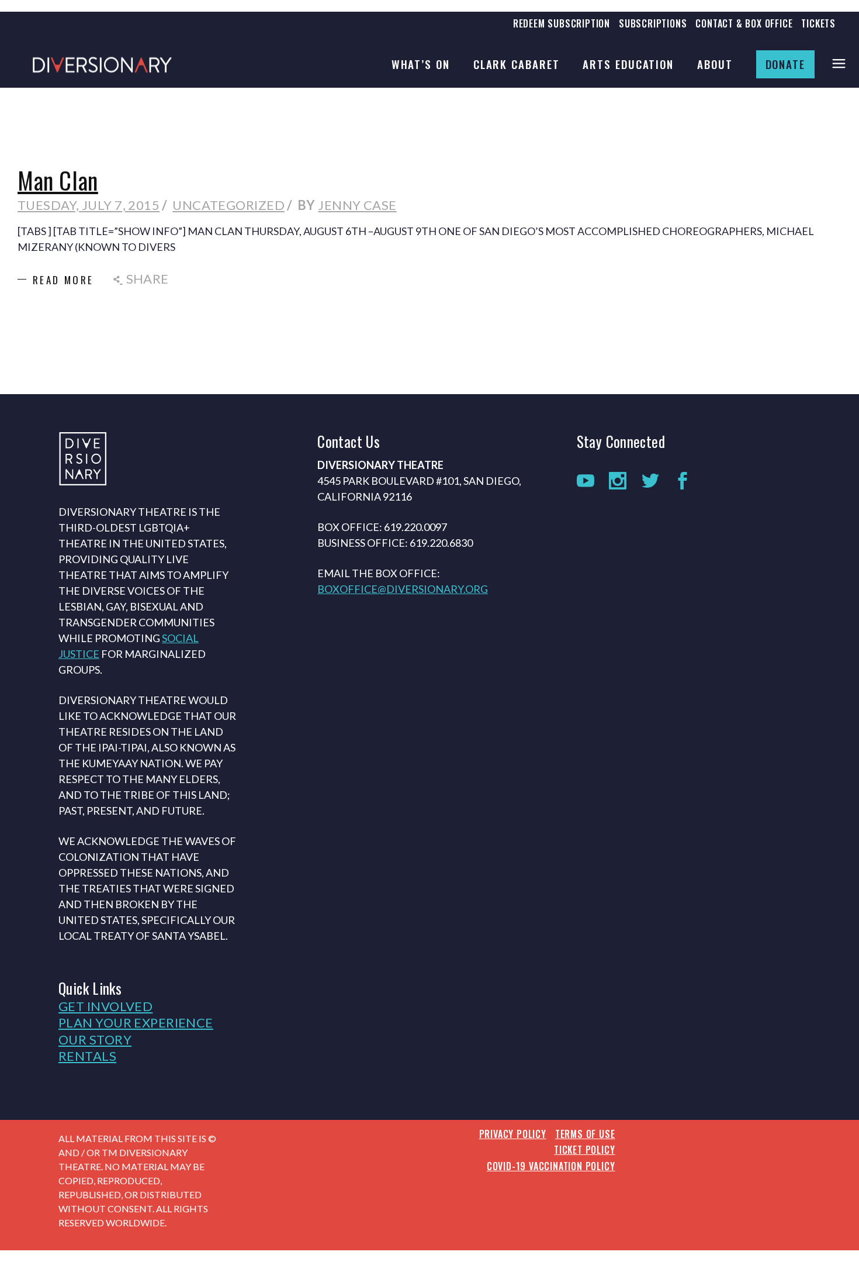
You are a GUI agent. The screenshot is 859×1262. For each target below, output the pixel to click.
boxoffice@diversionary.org (402, 588)
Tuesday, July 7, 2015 (89, 205)
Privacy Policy (512, 1134)
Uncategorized (228, 205)
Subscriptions (653, 23)
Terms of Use (585, 1134)
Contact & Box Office (743, 23)
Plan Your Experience (135, 1022)
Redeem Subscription (561, 23)
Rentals (87, 1056)
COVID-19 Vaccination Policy (551, 1166)
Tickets (818, 23)
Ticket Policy (584, 1150)
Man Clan (58, 180)
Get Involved (105, 1006)
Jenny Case (357, 205)
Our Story (94, 1039)
